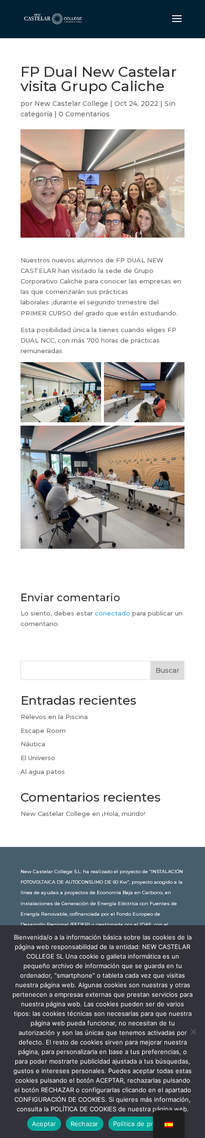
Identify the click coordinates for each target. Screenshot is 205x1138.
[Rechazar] (193, 1031)
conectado (112, 613)
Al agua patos (42, 771)
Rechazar (85, 1124)
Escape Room (43, 730)
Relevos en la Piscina (54, 716)
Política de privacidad (145, 1124)
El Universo (37, 758)
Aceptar (44, 1124)
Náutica (32, 744)
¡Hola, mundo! (123, 813)
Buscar (167, 670)
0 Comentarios (84, 114)
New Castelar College (71, 103)
